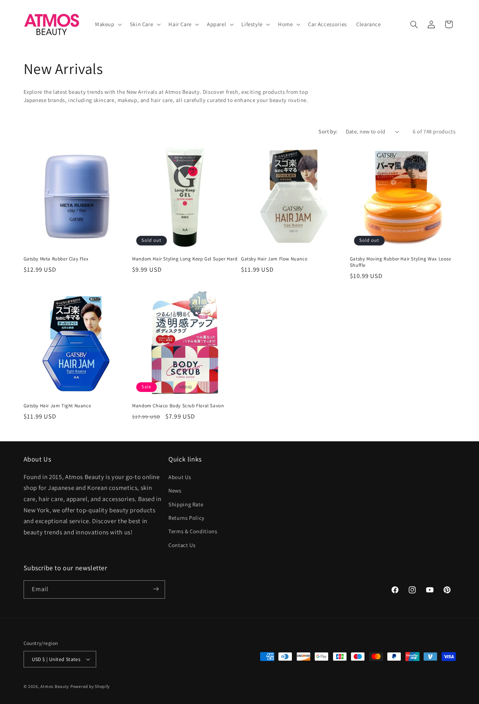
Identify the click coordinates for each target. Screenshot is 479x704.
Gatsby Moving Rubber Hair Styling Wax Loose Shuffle (400, 262)
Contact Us (181, 544)
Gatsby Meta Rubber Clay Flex (56, 259)
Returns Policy (186, 517)
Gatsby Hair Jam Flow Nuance (274, 259)
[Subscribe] (155, 589)
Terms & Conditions (192, 531)
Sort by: (328, 131)
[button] (107, 24)
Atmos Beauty (54, 686)
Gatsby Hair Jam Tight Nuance (57, 406)
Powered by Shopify (90, 686)
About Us (179, 476)
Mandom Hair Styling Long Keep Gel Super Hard (184, 259)
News (174, 490)
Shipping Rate (185, 503)
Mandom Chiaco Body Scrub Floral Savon (178, 406)
